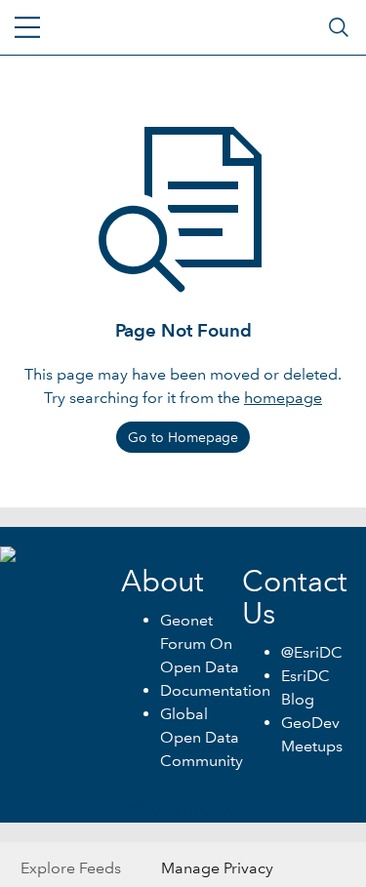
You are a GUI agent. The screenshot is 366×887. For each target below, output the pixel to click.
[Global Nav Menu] (27, 27)
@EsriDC (312, 652)
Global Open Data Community (201, 737)
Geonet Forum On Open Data (199, 643)
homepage (283, 397)
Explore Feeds (70, 868)
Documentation (215, 690)
